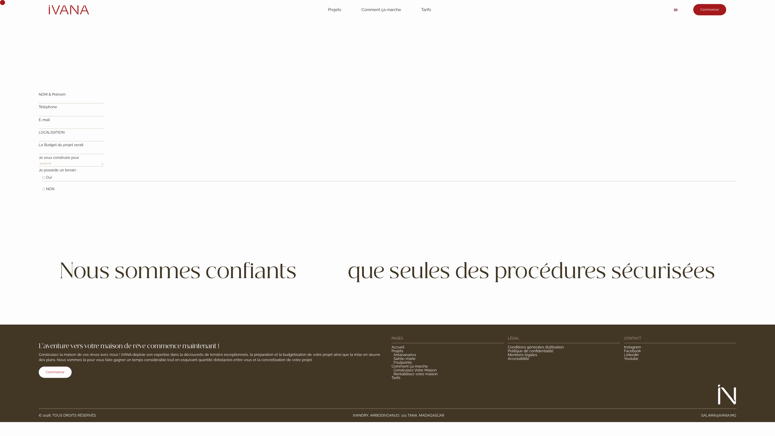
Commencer (709, 10)
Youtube (631, 358)
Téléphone (48, 107)
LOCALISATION (52, 132)
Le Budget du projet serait (61, 145)
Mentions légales (522, 355)
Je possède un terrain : (58, 170)
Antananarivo (405, 355)
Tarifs (426, 9)
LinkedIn (631, 355)
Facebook (632, 351)
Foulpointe (403, 362)
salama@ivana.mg (718, 415)
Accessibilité (518, 358)
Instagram (632, 347)
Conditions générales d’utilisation (536, 347)
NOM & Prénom (52, 94)
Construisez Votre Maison (415, 370)
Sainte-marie (405, 358)
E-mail (44, 120)
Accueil (398, 347)
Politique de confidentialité (530, 351)
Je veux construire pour (59, 157)
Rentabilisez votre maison (416, 374)
